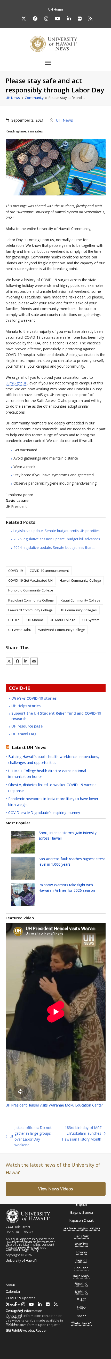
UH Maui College (62, 620)
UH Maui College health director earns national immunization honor (47, 773)
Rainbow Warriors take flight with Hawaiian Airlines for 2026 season (67, 887)
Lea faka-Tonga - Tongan (81, 1228)
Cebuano (81, 1268)
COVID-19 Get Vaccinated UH (30, 580)
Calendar (13, 1291)
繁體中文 (81, 1292)
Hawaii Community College (80, 580)
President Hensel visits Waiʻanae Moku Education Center (54, 1105)
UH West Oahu (19, 629)
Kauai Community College (80, 600)
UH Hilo (14, 620)
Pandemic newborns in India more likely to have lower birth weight (53, 801)
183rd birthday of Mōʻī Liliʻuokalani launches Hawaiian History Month (80, 1133)
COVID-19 (15, 570)
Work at (14, 1330)
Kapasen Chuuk (81, 1220)
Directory (13, 1304)
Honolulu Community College (30, 590)
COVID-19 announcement (49, 570)
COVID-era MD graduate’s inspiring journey (44, 812)
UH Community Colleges (78, 610)
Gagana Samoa (81, 1212)
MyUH (10, 1323)
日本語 (81, 1300)
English (81, 1204)
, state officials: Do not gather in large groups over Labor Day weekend (28, 1136)
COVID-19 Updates (20, 1297)
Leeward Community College (30, 610)
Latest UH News (29, 747)
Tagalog (81, 1260)
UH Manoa (35, 620)
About (10, 1284)
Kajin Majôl (81, 1276)
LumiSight (16, 383)
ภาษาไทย (81, 1244)
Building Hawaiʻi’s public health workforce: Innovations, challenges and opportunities (53, 759)
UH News (64, 120)
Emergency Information (24, 1310)
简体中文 (81, 1284)
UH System (90, 620)
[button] (55, 62)
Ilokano (81, 1252)
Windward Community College (61, 629)
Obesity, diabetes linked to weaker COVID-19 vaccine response (52, 787)
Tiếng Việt (81, 1236)
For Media (13, 1317)
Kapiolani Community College (31, 600)
